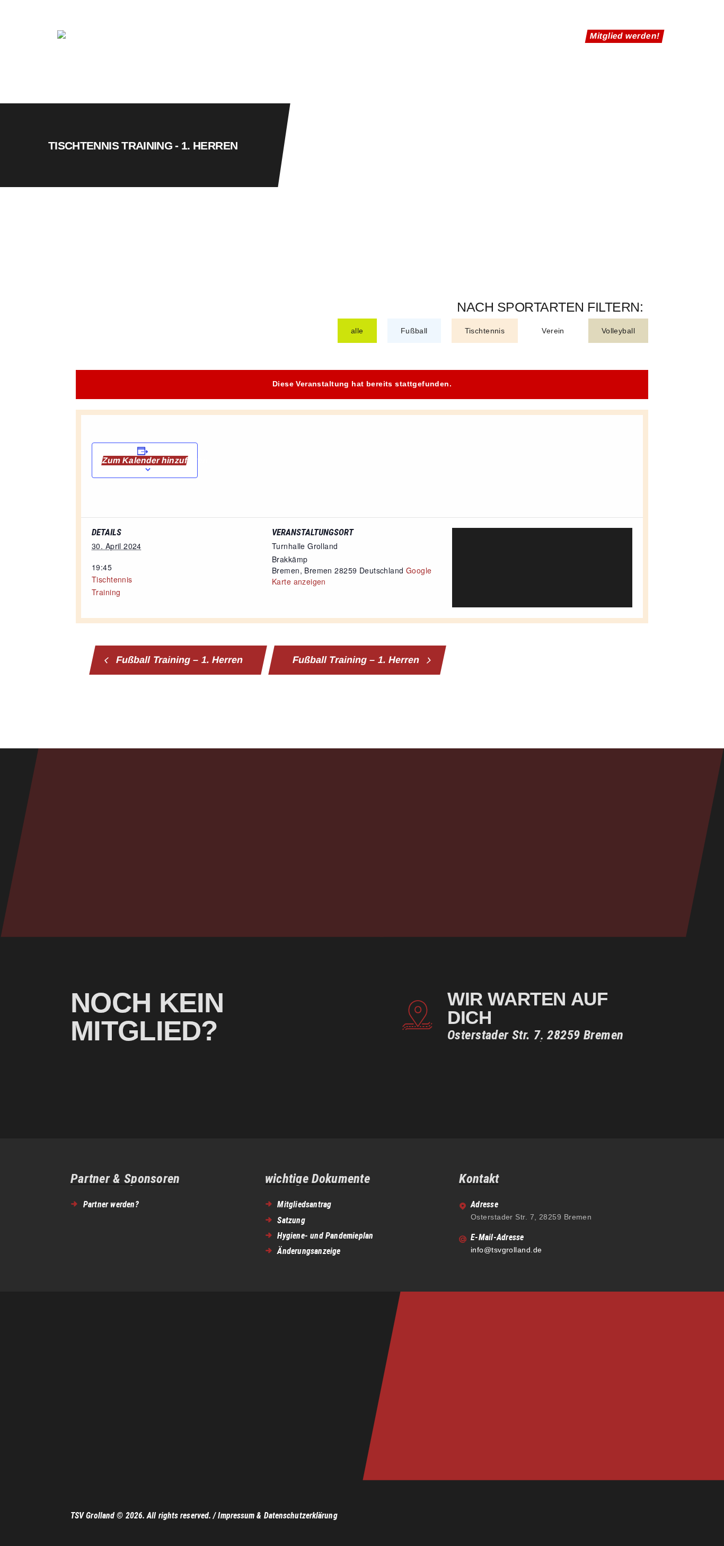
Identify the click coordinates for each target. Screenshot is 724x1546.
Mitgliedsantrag (304, 1204)
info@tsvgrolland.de (506, 1249)
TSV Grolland (92, 1515)
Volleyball (618, 330)
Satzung (291, 1220)
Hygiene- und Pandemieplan (325, 1236)
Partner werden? (111, 1204)
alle (357, 330)
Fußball (414, 330)
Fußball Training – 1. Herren (178, 660)
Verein (553, 330)
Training (106, 592)
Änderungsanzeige (308, 1251)
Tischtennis (485, 330)
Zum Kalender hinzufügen (144, 460)
